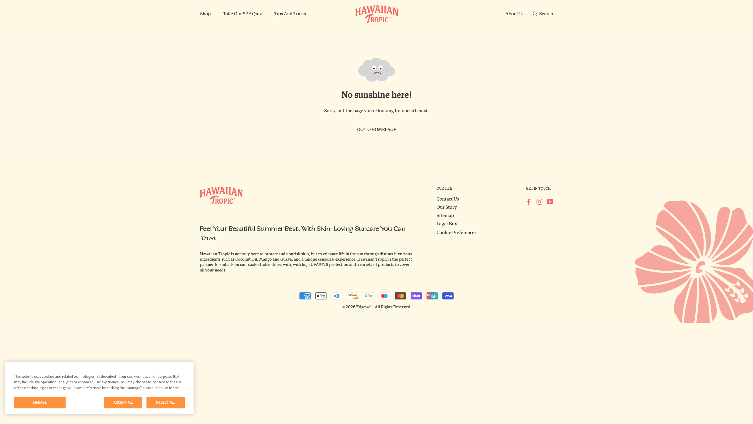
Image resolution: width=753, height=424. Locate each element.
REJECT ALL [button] (165, 402)
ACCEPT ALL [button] (123, 402)
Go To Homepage (376, 129)
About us (514, 13)
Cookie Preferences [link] (457, 232)
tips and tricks (290, 13)
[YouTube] (550, 201)
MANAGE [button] (40, 402)
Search (546, 13)
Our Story (447, 207)
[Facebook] (529, 201)
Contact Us (448, 199)
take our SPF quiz (242, 13)
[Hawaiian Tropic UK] (376, 14)
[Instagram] (539, 201)
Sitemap (445, 215)
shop (205, 13)
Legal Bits (447, 223)
